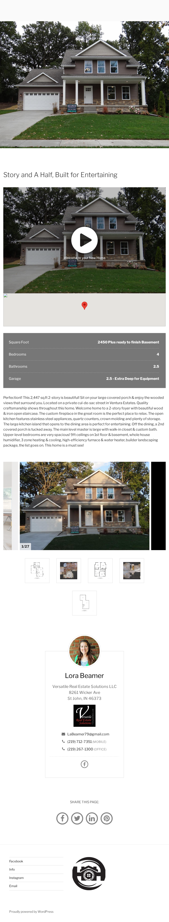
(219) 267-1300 (80, 749)
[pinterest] (107, 818)
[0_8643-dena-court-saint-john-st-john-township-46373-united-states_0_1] (84, 603)
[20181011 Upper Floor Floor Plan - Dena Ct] (132, 571)
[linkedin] (92, 818)
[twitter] (77, 818)
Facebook (16, 861)
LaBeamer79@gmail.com (88, 734)
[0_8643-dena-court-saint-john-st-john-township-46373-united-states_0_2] (37, 571)
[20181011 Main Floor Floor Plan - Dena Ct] (69, 571)
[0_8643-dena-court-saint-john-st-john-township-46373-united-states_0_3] (100, 571)
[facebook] (62, 818)
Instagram (16, 878)
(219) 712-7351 (79, 742)
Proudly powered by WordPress (31, 911)
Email (13, 886)
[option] (84, 506)
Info (12, 869)
